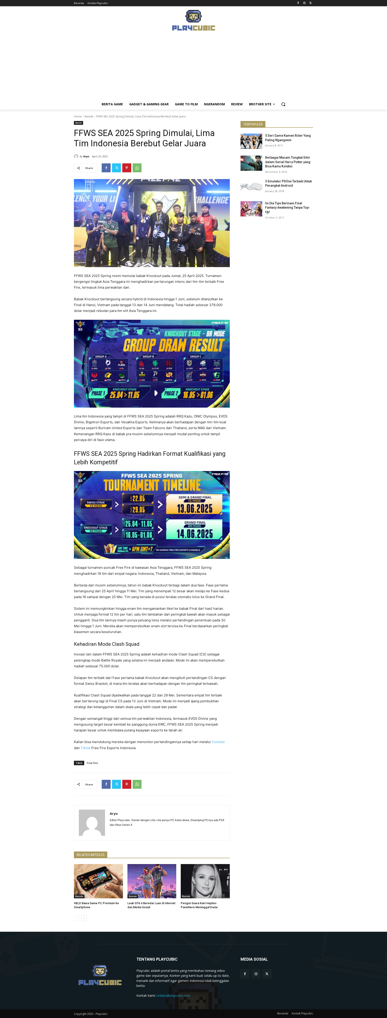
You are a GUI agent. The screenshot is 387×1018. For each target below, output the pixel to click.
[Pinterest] (126, 167)
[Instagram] (304, 3)
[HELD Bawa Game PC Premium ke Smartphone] (98, 881)
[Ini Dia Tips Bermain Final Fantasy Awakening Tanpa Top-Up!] (251, 208)
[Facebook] (298, 3)
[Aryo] (77, 156)
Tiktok (85, 748)
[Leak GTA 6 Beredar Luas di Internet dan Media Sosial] (151, 881)
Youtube (218, 742)
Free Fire (92, 763)
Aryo (86, 156)
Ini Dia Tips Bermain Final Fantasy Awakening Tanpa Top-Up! (287, 207)
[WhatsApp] (137, 167)
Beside (89, 116)
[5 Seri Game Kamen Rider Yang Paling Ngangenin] (251, 141)
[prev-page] (77, 918)
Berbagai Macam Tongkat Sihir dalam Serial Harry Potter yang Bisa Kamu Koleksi (287, 162)
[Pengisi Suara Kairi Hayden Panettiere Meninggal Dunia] (205, 881)
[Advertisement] (193, 67)
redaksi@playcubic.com (173, 995)
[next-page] (84, 918)
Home (78, 116)
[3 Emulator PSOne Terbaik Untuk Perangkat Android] (251, 187)
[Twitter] (310, 3)
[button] (283, 104)
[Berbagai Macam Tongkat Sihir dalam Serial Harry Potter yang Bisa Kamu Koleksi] (251, 163)
